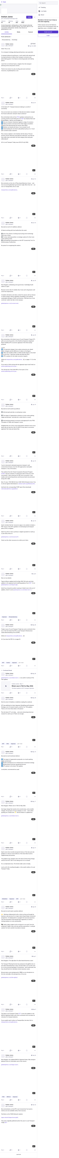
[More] (35, 98)
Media (18, 32)
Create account (48, 32)
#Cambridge (14, 39)
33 (2, 22)
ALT (34, 94)
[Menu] (34, 17)
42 (9, 22)
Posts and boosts (5, 36)
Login (48, 35)
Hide (33, 74)
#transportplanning (6, 39)
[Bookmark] (27, 98)
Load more (18, 1154)
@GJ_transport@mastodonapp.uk (8, 18)
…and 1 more (20, 662)
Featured (30, 32)
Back (4, 2)
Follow (29, 17)
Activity (7, 32)
